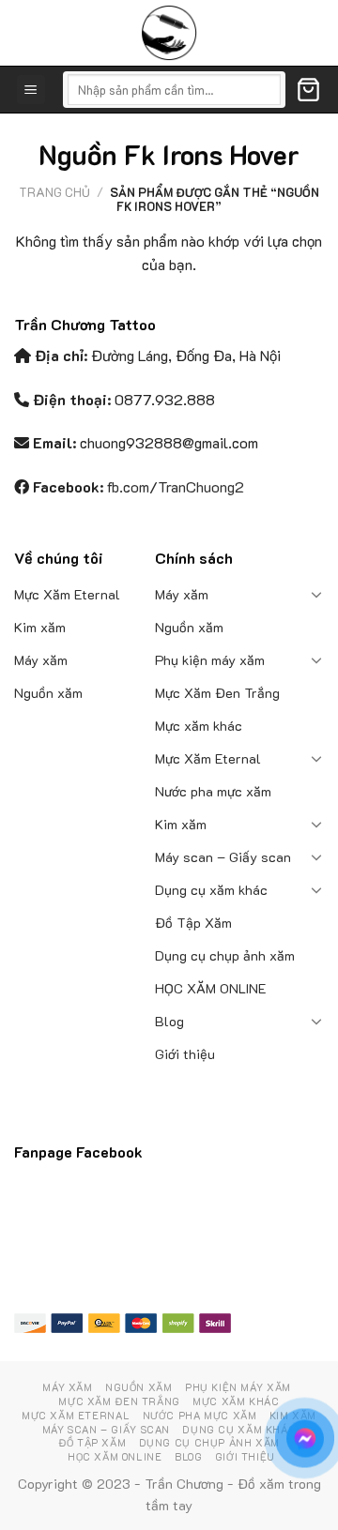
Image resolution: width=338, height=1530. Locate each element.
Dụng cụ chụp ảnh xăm (225, 955)
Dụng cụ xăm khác (211, 890)
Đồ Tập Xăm (193, 923)
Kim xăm (40, 627)
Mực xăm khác (198, 726)
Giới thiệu (185, 1054)
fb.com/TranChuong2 (175, 486)
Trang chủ (54, 192)
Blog (169, 1021)
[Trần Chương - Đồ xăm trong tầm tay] (169, 33)
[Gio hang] (308, 89)
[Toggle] (317, 594)
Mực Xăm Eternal (67, 594)
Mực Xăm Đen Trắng (217, 693)
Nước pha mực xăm (213, 791)
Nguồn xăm (48, 693)
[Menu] (31, 89)
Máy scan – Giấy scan (223, 857)
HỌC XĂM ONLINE (211, 988)
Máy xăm (41, 660)
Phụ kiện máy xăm (210, 660)
